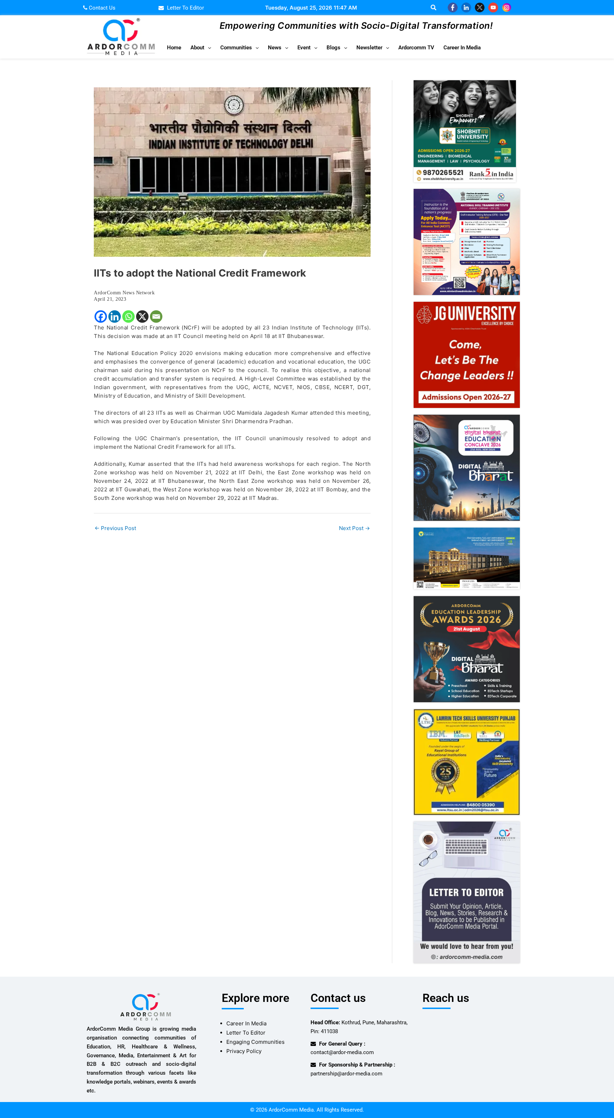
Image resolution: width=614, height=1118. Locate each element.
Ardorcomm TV (416, 47)
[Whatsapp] (128, 316)
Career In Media (462, 47)
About (197, 47)
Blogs (333, 47)
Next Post (354, 528)
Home (174, 47)
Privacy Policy (244, 1051)
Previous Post (115, 528)
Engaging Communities (255, 1041)
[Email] (156, 316)
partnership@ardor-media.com (346, 1073)
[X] (142, 316)
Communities (236, 47)
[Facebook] (101, 316)
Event (304, 47)
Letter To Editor (245, 1032)
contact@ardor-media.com (342, 1052)
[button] (201, 47)
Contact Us (101, 8)
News (274, 47)
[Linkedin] (114, 316)
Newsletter (369, 47)
